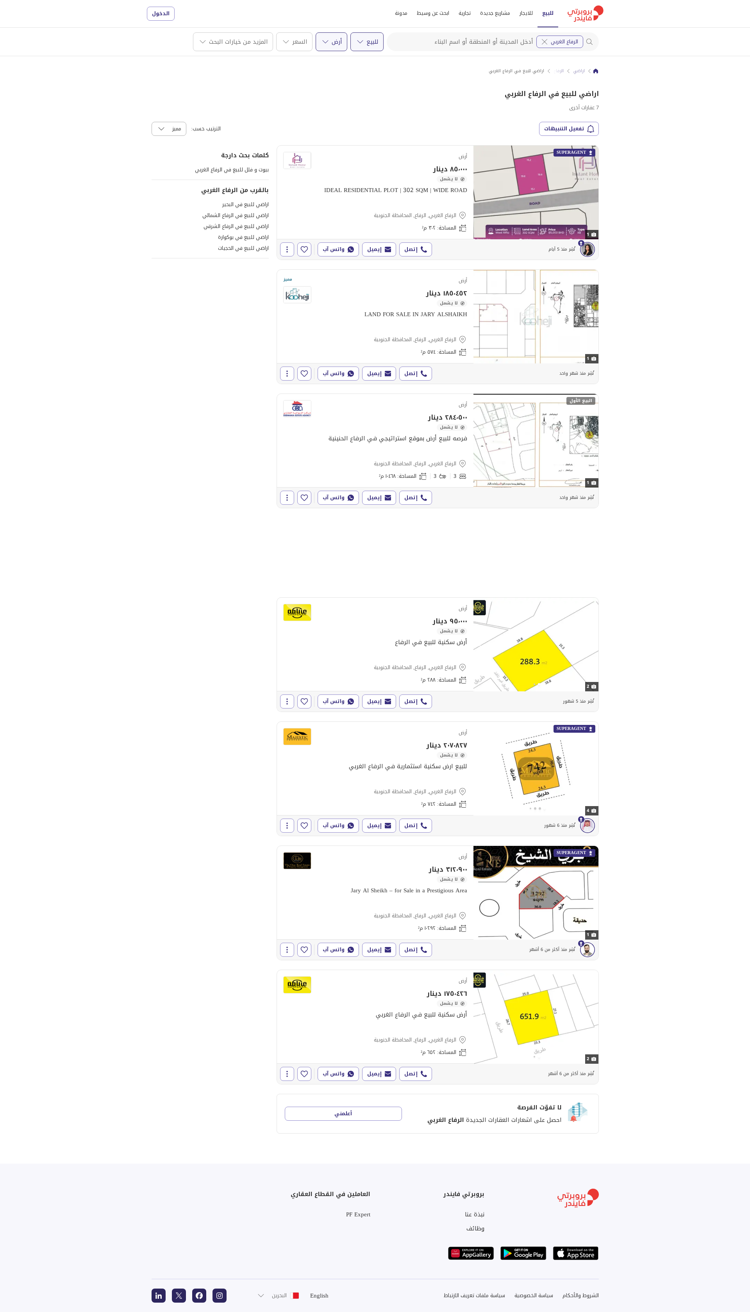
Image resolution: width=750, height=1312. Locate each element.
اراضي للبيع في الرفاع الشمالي (235, 215)
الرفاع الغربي (564, 41)
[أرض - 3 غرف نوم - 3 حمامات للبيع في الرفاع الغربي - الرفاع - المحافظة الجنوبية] (438, 450)
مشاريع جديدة (495, 13)
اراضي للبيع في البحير (245, 204)
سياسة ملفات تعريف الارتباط (474, 1295)
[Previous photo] (480, 644)
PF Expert (358, 1214)
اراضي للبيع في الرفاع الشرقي (236, 226)
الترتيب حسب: (206, 129)
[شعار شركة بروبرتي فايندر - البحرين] (586, 13)
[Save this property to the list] (304, 249)
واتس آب (334, 249)
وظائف (475, 1228)
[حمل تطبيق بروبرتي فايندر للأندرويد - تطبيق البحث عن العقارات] (523, 1253)
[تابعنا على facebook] (199, 1296)
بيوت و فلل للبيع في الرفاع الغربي (232, 169)
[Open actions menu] (287, 249)
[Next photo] (591, 644)
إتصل (411, 249)
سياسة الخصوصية (533, 1295)
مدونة (401, 13)
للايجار (526, 13)
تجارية (465, 13)
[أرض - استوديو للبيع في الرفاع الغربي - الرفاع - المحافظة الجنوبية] (438, 202)
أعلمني (343, 1113)
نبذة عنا (474, 1214)
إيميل (374, 249)
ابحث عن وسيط (433, 13)
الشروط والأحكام (580, 1295)
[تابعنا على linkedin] (159, 1296)
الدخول (161, 13)
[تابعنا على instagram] (219, 1296)
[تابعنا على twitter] (179, 1296)
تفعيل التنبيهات (564, 129)
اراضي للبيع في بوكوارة (243, 237)
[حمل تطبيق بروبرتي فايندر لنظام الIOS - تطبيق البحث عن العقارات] (576, 1253)
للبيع (548, 13)
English (319, 1295)
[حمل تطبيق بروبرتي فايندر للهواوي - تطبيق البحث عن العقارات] (471, 1253)
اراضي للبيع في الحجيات (243, 248)
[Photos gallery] (535, 644)
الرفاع (559, 71)
